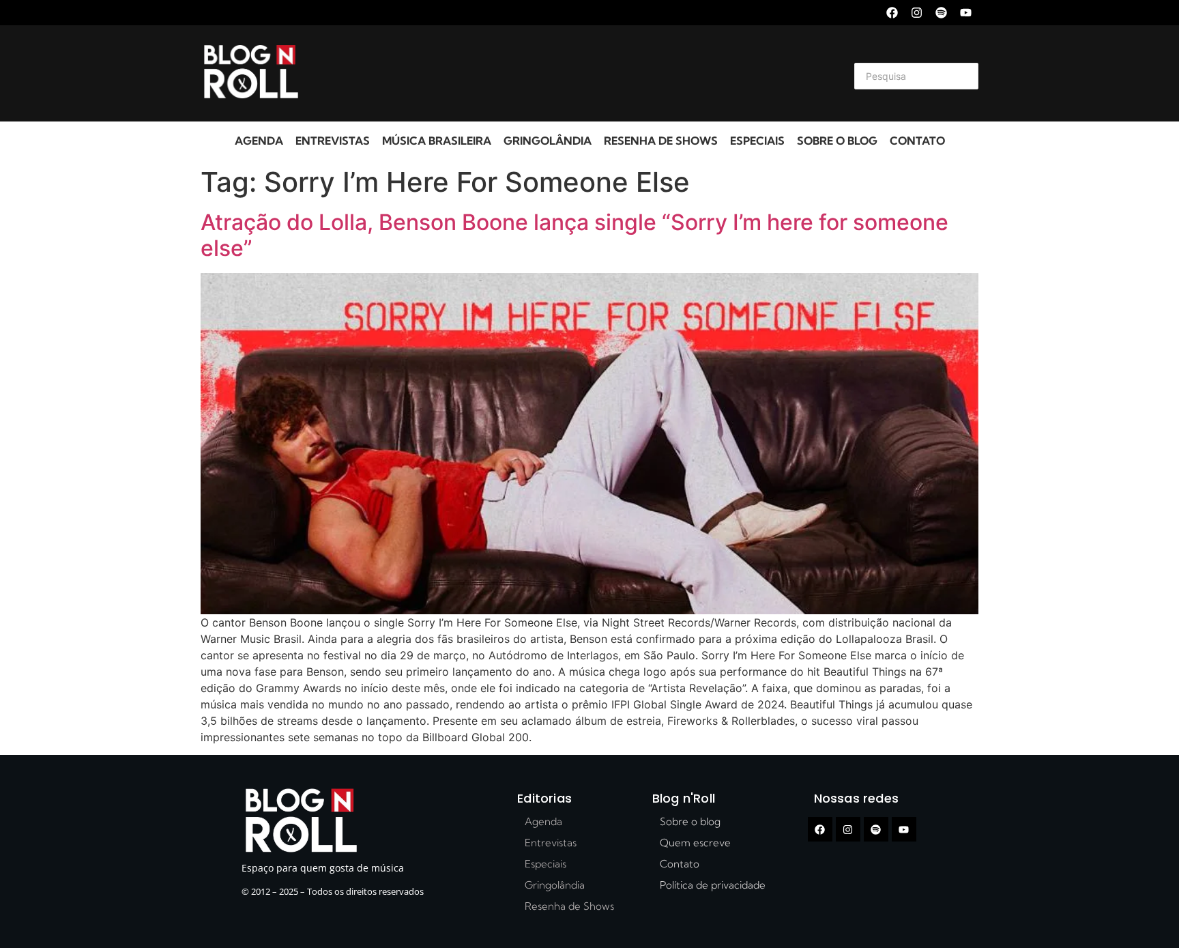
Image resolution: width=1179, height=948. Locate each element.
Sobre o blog (837, 140)
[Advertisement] (573, 73)
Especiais (757, 140)
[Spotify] (941, 12)
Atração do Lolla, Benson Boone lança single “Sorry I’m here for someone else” (574, 235)
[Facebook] (892, 12)
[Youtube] (966, 12)
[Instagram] (916, 12)
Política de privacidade (713, 884)
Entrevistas (332, 140)
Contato (917, 140)
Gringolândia (548, 140)
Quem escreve (695, 842)
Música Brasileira (436, 140)
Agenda (259, 140)
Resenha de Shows (661, 140)
